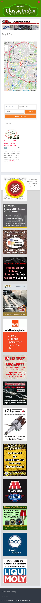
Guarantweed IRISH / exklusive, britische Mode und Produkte (11, 143)
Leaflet (14, 90)
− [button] (6, 49)
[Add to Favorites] (19, 147)
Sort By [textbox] (7, 123)
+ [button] (6, 46)
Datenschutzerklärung (9, 591)
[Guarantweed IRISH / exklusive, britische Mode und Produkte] (20, 63)
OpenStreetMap (26, 90)
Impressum (5, 596)
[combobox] (8, 123)
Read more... (11, 160)
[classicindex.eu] (20, 15)
